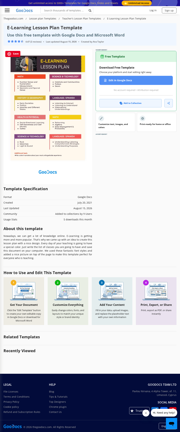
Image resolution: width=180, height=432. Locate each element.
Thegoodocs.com (14, 18)
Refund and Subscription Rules (22, 412)
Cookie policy (11, 406)
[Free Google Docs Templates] (24, 10)
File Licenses (11, 391)
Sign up (169, 10)
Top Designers (57, 401)
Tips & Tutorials (58, 396)
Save (15, 53)
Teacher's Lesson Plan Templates (82, 18)
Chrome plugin (58, 406)
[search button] (90, 10)
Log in (153, 10)
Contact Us (55, 412)
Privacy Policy (11, 401)
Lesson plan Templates (43, 18)
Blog (51, 391)
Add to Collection (133, 103)
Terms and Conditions (17, 396)
